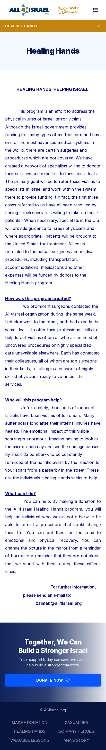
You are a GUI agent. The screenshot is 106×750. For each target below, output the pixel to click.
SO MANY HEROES (76, 731)
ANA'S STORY (76, 740)
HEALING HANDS (30, 731)
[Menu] (96, 10)
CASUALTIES (76, 722)
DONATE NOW (49, 680)
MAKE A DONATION (29, 722)
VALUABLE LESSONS (29, 740)
